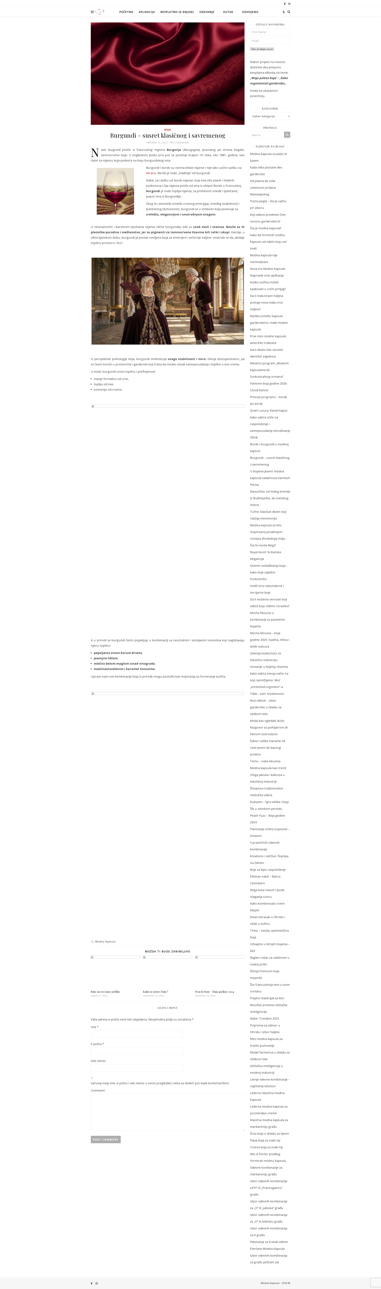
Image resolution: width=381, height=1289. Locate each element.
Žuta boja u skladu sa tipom (269, 1133)
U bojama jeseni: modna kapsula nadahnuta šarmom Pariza (270, 478)
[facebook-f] (285, 3)
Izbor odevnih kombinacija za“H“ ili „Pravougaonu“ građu (268, 1187)
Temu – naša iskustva (265, 761)
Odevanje (206, 12)
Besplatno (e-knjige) (177, 12)
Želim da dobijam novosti (262, 49)
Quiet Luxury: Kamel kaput (269, 410)
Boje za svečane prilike (105, 991)
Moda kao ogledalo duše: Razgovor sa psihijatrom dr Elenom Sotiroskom (269, 727)
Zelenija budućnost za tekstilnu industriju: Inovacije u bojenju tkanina (269, 660)
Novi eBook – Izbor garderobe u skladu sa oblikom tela (265, 707)
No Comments (179, 142)
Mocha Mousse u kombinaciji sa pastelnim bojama (267, 619)
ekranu (151, 173)
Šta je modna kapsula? (265, 228)
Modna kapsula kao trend (268, 768)
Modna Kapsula (105, 941)
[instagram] (289, 3)
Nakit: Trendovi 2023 (264, 1018)
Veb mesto (98, 1061)
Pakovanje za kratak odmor (269, 1242)
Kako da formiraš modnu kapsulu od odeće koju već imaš (268, 241)
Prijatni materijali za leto (267, 998)
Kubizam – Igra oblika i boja (269, 802)
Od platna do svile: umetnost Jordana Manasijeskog (263, 187)
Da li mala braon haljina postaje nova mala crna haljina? (266, 302)
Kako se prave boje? (155, 991)
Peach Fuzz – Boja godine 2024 (214, 991)
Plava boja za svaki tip (265, 1140)
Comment (98, 1090)
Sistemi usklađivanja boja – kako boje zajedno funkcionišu (269, 572)
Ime (95, 1027)
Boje (167, 129)
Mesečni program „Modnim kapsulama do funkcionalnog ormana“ (269, 370)
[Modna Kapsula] (99, 11)
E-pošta (97, 1044)
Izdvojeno (250, 12)
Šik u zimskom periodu (266, 809)
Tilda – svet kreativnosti (267, 694)
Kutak (228, 12)
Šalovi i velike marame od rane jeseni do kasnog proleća (267, 747)
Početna (126, 12)
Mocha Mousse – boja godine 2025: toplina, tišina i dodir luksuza (269, 639)
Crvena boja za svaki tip (266, 1147)
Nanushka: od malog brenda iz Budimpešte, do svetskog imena (270, 498)
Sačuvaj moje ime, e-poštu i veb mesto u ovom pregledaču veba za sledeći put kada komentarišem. (160, 1083)
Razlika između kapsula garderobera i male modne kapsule (269, 322)
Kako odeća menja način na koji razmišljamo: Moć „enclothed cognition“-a (269, 680)
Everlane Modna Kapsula (267, 1249)
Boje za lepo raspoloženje (268, 870)
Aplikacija (147, 12)
